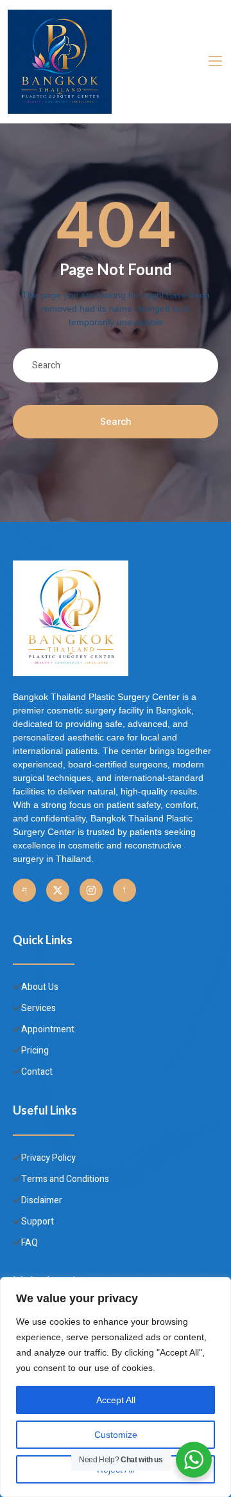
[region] (115, 1387)
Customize (115, 1435)
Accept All (115, 1400)
